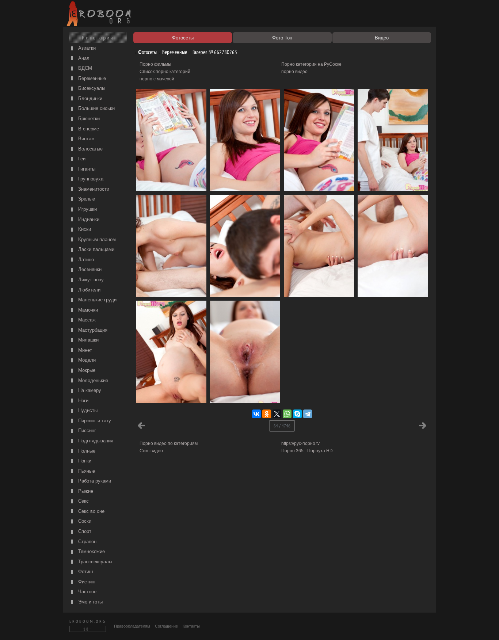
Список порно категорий (165, 71)
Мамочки (87, 310)
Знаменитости (93, 189)
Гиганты (86, 169)
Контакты (191, 626)
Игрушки (87, 209)
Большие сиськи (96, 108)
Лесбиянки (89, 269)
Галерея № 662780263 (214, 52)
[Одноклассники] (266, 413)
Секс (83, 501)
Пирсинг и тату (94, 420)
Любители (88, 290)
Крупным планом (96, 239)
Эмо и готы (90, 602)
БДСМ (84, 68)
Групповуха (90, 179)
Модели (86, 360)
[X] (277, 413)
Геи (81, 158)
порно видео (294, 71)
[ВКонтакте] (256, 413)
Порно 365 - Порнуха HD (307, 450)
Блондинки (89, 98)
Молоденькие (92, 380)
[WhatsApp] (287, 413)
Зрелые (86, 199)
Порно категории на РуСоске (311, 64)
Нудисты (87, 410)
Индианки (88, 219)
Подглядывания (95, 440)
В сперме (88, 129)
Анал (83, 58)
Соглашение (166, 626)
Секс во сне (90, 511)
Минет (84, 350)
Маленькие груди (97, 299)
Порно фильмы (155, 64)
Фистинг (86, 581)
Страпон (86, 541)
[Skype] (297, 413)
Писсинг (86, 430)
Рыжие (85, 491)
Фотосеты (147, 52)
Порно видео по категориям (169, 443)
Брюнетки (88, 118)
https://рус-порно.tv (300, 443)
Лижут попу (90, 279)
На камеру (89, 390)
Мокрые (86, 370)
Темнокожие (91, 551)
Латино (85, 259)
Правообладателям (132, 626)
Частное (86, 591)
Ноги (82, 400)
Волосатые (90, 149)
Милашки (88, 340)
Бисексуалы (91, 88)
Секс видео (151, 450)
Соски (84, 521)
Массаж (86, 320)
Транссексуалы (94, 561)
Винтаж (86, 138)
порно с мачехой (157, 78)
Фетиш (85, 571)
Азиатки (86, 48)
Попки (84, 461)
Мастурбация (92, 330)
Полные (86, 451)
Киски (84, 229)
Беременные (91, 78)
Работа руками (94, 481)
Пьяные (86, 471)
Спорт (84, 531)
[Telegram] (307, 413)
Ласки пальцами (95, 249)
